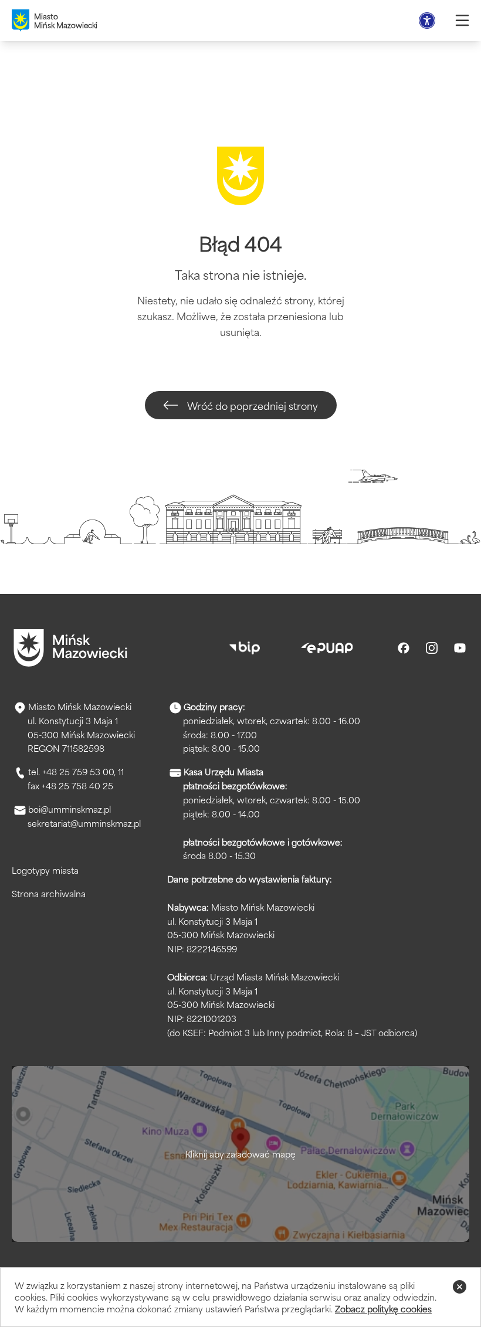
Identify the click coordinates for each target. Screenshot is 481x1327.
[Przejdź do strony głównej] (70, 648)
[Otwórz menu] (462, 20)
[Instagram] (431, 648)
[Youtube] (459, 648)
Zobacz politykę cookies (383, 1308)
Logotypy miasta (45, 870)
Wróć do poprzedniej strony (252, 405)
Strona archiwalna (49, 893)
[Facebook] (403, 648)
